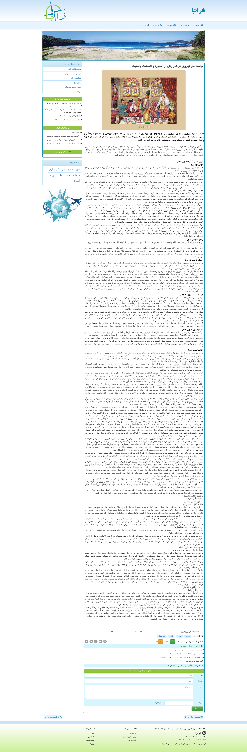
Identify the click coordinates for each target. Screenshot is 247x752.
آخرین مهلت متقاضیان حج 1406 (194, 661)
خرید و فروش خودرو (72, 74)
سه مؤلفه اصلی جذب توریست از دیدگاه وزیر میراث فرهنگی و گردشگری (182, 657)
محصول (161, 636)
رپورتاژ (53, 175)
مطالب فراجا (184, 25)
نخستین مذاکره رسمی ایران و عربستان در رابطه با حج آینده (63, 143)
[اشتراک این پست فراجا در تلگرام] (100, 641)
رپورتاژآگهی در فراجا (129, 736)
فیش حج (77, 83)
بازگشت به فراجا (52, 717)
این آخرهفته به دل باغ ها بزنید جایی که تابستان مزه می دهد (185, 650)
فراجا (198, 10)
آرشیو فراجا (132, 740)
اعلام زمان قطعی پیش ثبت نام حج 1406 (69, 115)
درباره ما (133, 733)
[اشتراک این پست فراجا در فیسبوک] (96, 641)
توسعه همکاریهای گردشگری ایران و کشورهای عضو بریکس (186, 653)
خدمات (76, 175)
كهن (171, 636)
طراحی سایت (75, 78)
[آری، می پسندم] (172, 641)
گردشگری (156, 25)
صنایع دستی (170, 25)
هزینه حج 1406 (76, 132)
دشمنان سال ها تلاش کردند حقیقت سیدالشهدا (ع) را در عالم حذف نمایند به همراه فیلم (63, 104)
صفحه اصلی (197, 25)
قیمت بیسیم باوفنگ (73, 87)
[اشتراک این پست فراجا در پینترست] (105, 641)
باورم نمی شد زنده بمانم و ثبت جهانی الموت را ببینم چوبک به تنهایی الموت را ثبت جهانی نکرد (63, 111)
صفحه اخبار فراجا (193, 717)
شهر (184, 332)
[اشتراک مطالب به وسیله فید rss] (87, 641)
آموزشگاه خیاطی (74, 69)
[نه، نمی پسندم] (160, 641)
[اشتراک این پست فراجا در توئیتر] (91, 641)
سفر (146, 25)
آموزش (76, 181)
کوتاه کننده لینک (74, 91)
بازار (61, 175)
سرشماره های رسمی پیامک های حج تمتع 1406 (67, 119)
